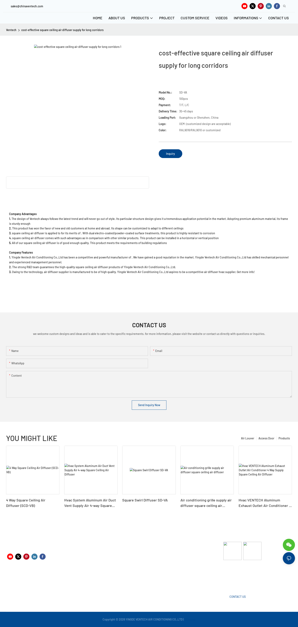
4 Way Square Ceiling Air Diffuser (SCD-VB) (25, 503)
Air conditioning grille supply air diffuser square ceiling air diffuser (206, 503)
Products (284, 438)
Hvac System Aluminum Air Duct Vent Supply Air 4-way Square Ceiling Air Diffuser (90, 503)
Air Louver (247, 438)
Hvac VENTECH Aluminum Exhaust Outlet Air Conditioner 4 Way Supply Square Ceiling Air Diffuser (265, 503)
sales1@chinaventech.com (150, 579)
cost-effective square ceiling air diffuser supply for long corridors (62, 30)
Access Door (266, 438)
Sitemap (190, 619)
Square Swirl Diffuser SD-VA (145, 500)
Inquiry (170, 153)
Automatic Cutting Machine (240, 576)
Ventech (11, 30)
